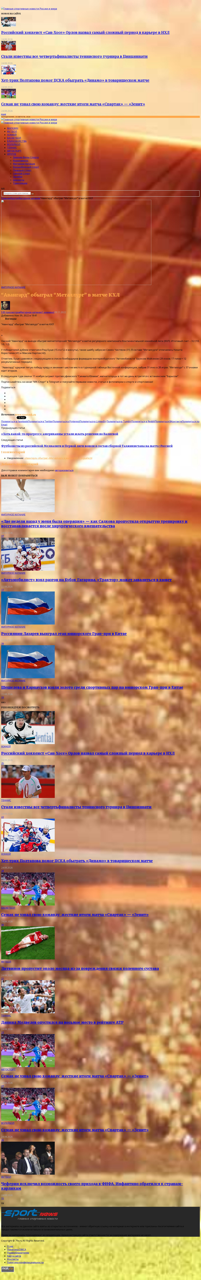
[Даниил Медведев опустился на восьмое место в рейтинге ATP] (28, 1012)
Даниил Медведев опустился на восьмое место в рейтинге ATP (62, 1022)
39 (2, 643)
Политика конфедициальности (25, 1262)
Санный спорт (21, 173)
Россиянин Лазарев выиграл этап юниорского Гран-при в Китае (64, 633)
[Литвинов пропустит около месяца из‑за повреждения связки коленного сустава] (28, 958)
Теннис (12, 147)
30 (2, 924)
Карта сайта (14, 1256)
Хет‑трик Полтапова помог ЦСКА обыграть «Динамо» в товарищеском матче (75, 80)
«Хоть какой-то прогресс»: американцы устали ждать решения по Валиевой (59, 434)
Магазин (12, 128)
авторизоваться (64, 470)
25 (2, 763)
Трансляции (20, 183)
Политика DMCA (16, 1249)
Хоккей (12, 134)
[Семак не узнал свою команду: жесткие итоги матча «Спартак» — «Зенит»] (8, 97)
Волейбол (13, 144)
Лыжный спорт (22, 170)
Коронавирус (20, 160)
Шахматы (18, 180)
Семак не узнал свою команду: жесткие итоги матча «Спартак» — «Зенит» (73, 104)
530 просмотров (10, 312)
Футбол (12, 131)
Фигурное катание (24, 163)
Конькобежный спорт (26, 167)
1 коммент (48, 312)
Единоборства (16, 141)
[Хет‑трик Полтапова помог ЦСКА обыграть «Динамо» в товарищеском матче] (8, 73)
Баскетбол (14, 138)
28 (2, 871)
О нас (10, 1246)
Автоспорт (14, 150)
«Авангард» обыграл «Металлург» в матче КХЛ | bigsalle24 (58, 458)
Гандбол (17, 176)
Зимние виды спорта (26, 157)
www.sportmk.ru (25, 414)
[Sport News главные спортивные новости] (30, 1220)
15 (2, 1198)
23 (2, 1032)
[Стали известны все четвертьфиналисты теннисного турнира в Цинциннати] (8, 49)
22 (2, 817)
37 (2, 536)
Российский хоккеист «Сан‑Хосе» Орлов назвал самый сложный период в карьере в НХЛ (85, 32)
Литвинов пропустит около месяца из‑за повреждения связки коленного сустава (80, 968)
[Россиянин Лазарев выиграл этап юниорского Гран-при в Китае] (28, 623)
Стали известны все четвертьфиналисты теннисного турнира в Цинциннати (74, 56)
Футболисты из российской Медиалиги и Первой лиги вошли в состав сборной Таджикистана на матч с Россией (87, 446)
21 (2, 978)
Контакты (13, 1259)
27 (2, 1086)
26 (2, 1140)
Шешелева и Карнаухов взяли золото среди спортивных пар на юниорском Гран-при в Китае (92, 687)
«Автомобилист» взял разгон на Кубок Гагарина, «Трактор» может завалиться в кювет (86, 580)
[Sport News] (29, 8)
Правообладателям (18, 1252)
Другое (11, 154)
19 (2, 697)
